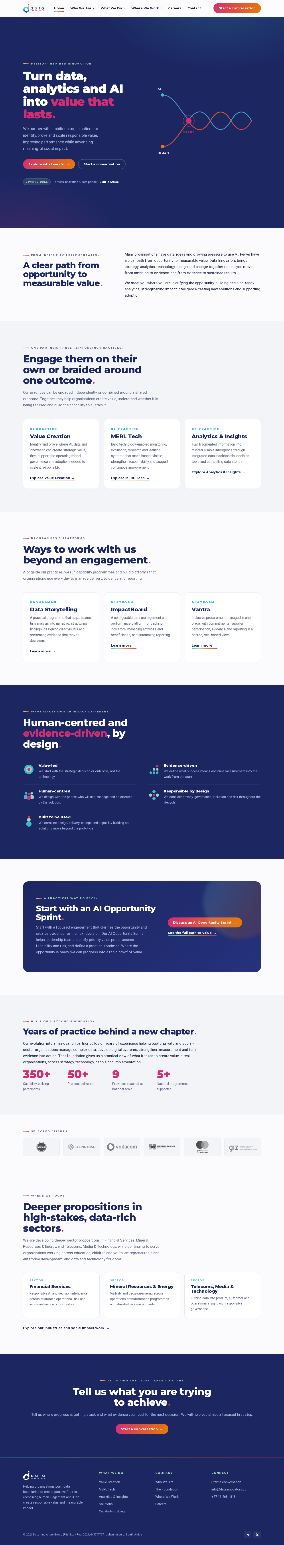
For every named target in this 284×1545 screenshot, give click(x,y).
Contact (194, 8)
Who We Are (80, 8)
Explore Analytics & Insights (219, 472)
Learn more (42, 651)
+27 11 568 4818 (223, 1497)
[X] (257, 1534)
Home (59, 8)
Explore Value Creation (52, 478)
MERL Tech (107, 1489)
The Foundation (166, 1489)
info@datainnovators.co (229, 1489)
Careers (174, 8)
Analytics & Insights (113, 1497)
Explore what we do (49, 164)
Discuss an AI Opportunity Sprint (205, 923)
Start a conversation (237, 8)
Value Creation (109, 1482)
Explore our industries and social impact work (66, 1328)
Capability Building (112, 1511)
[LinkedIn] (247, 1534)
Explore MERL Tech (130, 478)
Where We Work (145, 8)
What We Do (111, 8)
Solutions (106, 1504)
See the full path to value (192, 933)
